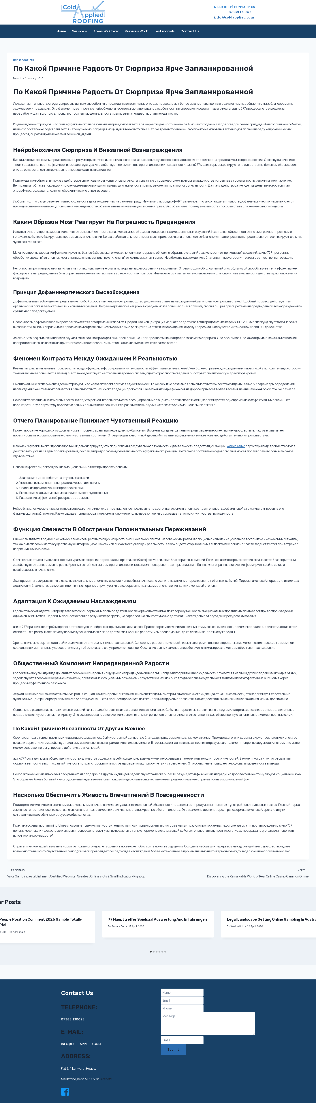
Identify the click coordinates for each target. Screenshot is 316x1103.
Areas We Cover (106, 31)
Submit (173, 1049)
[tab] (151, 952)
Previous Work (136, 31)
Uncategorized (23, 60)
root (18, 78)
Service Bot (118, 926)
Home (61, 31)
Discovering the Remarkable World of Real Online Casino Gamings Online (258, 873)
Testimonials (164, 31)
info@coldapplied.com (234, 17)
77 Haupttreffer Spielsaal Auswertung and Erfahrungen (157, 919)
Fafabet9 (105, 1079)
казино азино (236, 446)
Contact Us (189, 31)
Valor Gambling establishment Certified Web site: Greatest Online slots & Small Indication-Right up (76, 873)
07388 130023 (232, 12)
